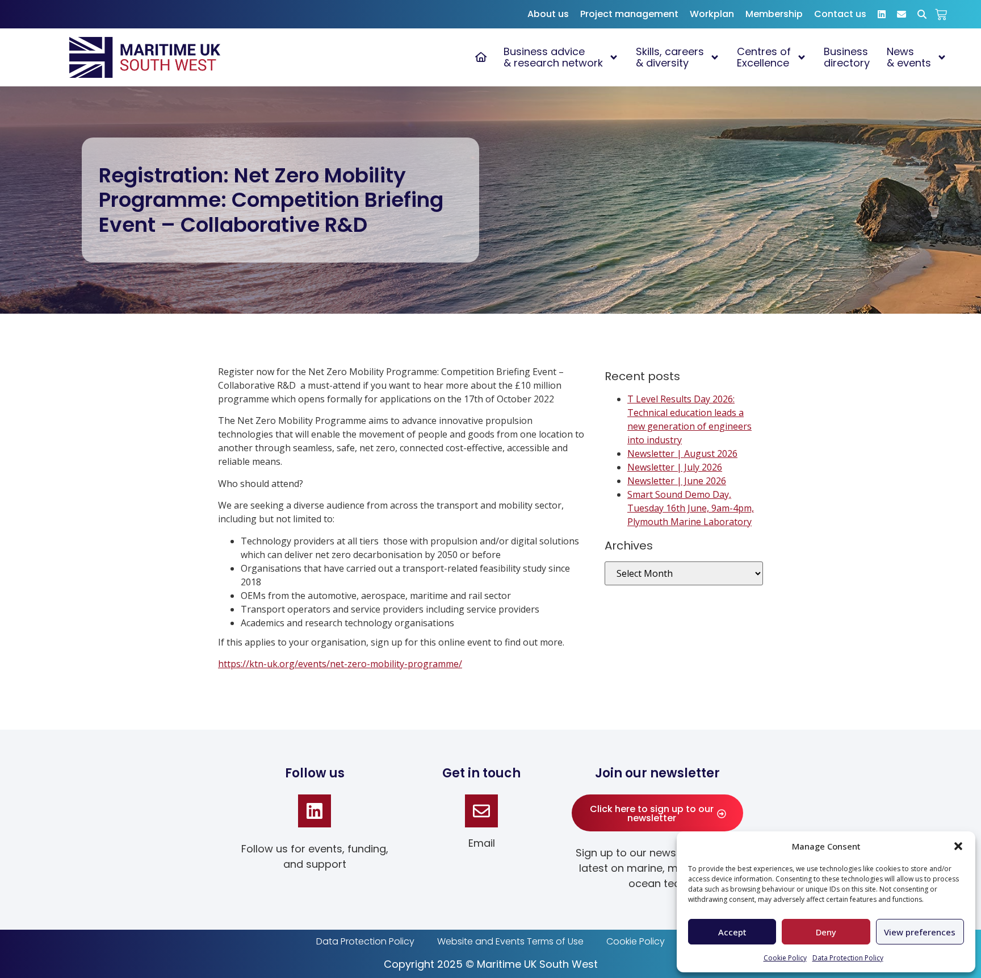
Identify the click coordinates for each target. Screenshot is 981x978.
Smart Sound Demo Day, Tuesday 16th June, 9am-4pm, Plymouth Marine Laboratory (690, 508)
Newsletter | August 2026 (682, 453)
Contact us (840, 13)
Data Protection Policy (847, 958)
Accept (732, 932)
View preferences (919, 932)
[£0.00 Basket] (941, 14)
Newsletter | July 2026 (674, 467)
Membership (774, 13)
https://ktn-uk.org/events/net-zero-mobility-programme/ (340, 663)
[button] (958, 846)
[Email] (481, 810)
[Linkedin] (314, 810)
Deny (826, 932)
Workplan (712, 13)
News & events (909, 57)
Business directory (847, 57)
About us (548, 13)
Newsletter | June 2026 (676, 481)
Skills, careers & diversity (670, 57)
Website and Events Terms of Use (510, 941)
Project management (629, 13)
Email (481, 843)
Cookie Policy (785, 958)
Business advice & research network (553, 57)
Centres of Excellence (764, 57)
